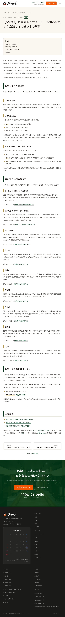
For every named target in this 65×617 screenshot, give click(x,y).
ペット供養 (37, 530)
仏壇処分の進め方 (39, 596)
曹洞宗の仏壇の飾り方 (21, 284)
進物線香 (37, 526)
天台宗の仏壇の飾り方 (21, 321)
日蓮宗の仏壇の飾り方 (21, 360)
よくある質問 (38, 579)
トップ (4, 12)
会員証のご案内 (39, 585)
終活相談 (5, 602)
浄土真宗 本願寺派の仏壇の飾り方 (24, 224)
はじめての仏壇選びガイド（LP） (42, 430)
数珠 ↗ (36, 551)
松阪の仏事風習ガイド (40, 600)
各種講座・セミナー (8, 585)
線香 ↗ (36, 554)
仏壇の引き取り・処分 (8, 599)
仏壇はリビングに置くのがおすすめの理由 (18, 422)
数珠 (36, 523)
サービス (5, 569)
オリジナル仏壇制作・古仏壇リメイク (12, 589)
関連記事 (8, 52)
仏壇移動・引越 (7, 579)
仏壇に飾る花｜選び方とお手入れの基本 (18, 426)
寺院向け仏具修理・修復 (9, 592)
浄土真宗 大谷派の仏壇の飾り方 (24, 204)
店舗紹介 (37, 576)
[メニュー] (60, 3)
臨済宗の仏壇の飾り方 (21, 340)
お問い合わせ (51, 3)
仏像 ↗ (36, 541)
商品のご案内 (38, 513)
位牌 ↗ (36, 544)
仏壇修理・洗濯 (7, 572)
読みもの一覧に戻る (32, 453)
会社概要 (37, 572)
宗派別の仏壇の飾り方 (11, 47)
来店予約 (37, 589)
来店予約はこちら (21, 395)
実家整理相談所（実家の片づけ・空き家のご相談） (47, 606)
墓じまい (5, 595)
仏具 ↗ (36, 547)
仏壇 (36, 517)
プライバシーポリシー (57, 613)
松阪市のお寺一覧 (39, 603)
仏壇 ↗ (36, 537)
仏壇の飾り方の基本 (11, 44)
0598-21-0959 (38, 2)
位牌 (36, 520)
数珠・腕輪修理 (7, 582)
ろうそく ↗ (37, 557)
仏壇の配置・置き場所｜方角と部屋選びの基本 (19, 419)
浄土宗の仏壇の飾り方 (21, 264)
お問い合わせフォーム (23, 487)
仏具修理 (5, 576)
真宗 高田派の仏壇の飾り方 (22, 244)
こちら (24, 433)
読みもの (10, 12)
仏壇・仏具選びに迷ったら (12, 49)
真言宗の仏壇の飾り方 (21, 301)
